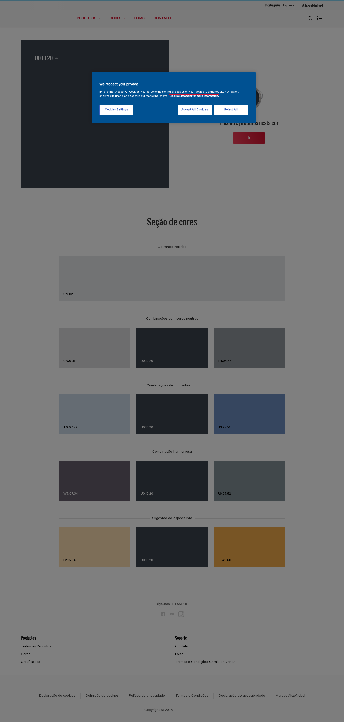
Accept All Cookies (194, 109)
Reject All (231, 109)
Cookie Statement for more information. (194, 96)
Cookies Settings (116, 109)
